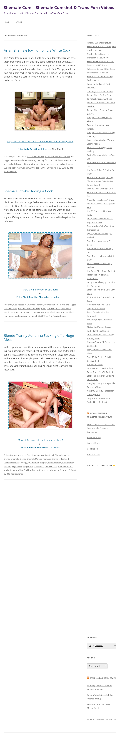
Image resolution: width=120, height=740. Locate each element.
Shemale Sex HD (65, 466)
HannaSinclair (93, 454)
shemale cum (51, 466)
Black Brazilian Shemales (29, 308)
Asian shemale (17, 160)
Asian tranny (31, 160)
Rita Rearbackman (57, 315)
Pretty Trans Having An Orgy (100, 177)
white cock (35, 167)
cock (55, 160)
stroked (68, 164)
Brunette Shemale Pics (54, 304)
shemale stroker (52, 312)
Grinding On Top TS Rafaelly (100, 91)
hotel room (63, 160)
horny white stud (63, 308)
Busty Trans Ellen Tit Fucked (100, 372)
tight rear (16, 167)
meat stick (39, 466)
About (19, 22)
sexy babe (41, 164)
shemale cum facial (55, 164)
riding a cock (26, 312)
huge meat (28, 466)
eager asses (17, 466)
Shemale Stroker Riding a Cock (28, 191)
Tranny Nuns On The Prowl (99, 95)
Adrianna (34, 462)
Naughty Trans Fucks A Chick (100, 199)
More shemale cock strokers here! (40, 289)
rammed (15, 312)
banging (43, 462)
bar (39, 160)
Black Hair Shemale (35, 156)
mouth (7, 312)
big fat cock (47, 160)
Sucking (7, 167)
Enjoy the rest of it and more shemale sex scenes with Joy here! (40, 141)
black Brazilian (10, 308)
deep (43, 308)
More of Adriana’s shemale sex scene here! (40, 440)
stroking (64, 312)
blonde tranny (54, 462)
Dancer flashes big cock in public (105, 719)
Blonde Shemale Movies (31, 458)
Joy (9, 164)
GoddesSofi (92, 448)
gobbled (51, 308)
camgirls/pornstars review (103, 678)
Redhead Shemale (51, 458)
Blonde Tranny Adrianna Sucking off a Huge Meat (39, 337)
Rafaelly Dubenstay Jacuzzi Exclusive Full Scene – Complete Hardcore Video (101, 46)
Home (6, 22)
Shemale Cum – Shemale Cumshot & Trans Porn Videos (59, 7)
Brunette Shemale (35, 304)
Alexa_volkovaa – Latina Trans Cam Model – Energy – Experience (101, 428)
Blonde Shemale (11, 458)
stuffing (19, 470)
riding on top (29, 164)
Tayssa (35, 470)
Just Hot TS (90, 719)
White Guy (46, 167)
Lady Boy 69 (16, 164)
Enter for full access (35, 149)
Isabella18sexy (93, 443)
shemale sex (38, 312)
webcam (25, 167)
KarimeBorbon (94, 437)
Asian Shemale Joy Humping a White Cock (37, 50)
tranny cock (13, 315)
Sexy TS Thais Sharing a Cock (100, 188)
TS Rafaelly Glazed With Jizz (99, 98)
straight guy (9, 470)
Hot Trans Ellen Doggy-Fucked (101, 271)
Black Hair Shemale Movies (57, 156)
